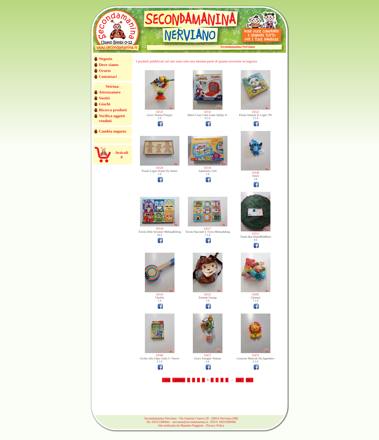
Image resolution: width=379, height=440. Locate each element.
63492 (255, 294)
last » (249, 380)
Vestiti (104, 98)
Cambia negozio (112, 131)
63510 (207, 167)
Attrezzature (110, 92)
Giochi (104, 104)
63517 (207, 228)
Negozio (105, 59)
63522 (255, 111)
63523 (159, 111)
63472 (255, 355)
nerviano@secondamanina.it (190, 422)
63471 (207, 355)
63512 (255, 233)
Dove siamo (108, 64)
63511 (207, 111)
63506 (159, 355)
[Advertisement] (208, 401)
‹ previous (178, 380)
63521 (207, 294)
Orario (105, 70)
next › (239, 380)
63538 (255, 172)
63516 (159, 294)
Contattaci (108, 76)
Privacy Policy (215, 425)
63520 (159, 167)
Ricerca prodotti (113, 110)
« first (166, 380)
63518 (159, 228)
